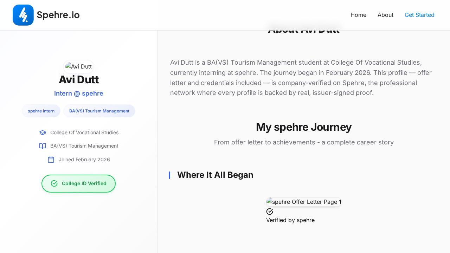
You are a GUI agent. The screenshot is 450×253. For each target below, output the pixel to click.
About (385, 14)
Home (358, 14)
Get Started (420, 14)
